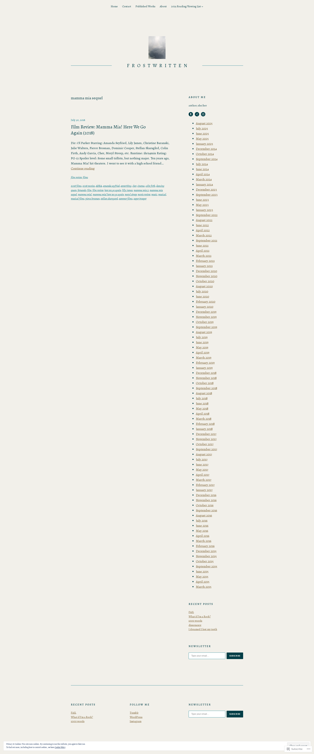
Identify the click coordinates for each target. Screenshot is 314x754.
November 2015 (206, 556)
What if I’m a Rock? (200, 616)
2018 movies (88, 186)
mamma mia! (85, 194)
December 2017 (206, 434)
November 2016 (206, 500)
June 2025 (202, 133)
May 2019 (202, 347)
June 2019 (202, 342)
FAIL (191, 612)
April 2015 (202, 581)
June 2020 (202, 296)
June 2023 (202, 200)
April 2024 (203, 174)
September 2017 (206, 449)
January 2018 (204, 429)
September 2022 (207, 215)
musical (162, 194)
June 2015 (202, 571)
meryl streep (131, 194)
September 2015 (206, 566)
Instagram (135, 721)
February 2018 (205, 424)
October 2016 (205, 505)
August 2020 (204, 286)
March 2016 (203, 541)
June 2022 (202, 225)
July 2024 (202, 164)
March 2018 (203, 418)
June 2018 (202, 403)
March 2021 (203, 256)
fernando (82, 190)
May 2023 (202, 205)
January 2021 (204, 266)
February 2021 (205, 261)
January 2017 (204, 490)
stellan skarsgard (109, 198)
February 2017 (205, 485)
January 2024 (204, 184)
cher (134, 186)
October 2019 (205, 322)
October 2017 (205, 444)
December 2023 (206, 189)
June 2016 (202, 525)
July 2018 (202, 398)
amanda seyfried (111, 186)
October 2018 (205, 383)
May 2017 (202, 469)
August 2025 (204, 123)
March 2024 (204, 179)
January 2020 (204, 306)
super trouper (140, 198)
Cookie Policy (60, 747)
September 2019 (206, 327)
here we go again (112, 190)
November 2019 (206, 317)
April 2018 (202, 413)
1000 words (195, 621)
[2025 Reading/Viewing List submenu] (202, 6)
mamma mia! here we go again (108, 194)
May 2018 (202, 408)
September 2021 (206, 240)
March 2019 (203, 357)
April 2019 (202, 352)
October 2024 (205, 154)
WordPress (136, 717)
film (89, 190)
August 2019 (204, 332)
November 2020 (206, 276)
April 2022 (203, 230)
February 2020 (205, 301)
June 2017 (202, 464)
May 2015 (202, 576)
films (85, 177)
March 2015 (203, 587)
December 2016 (206, 495)
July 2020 (202, 291)
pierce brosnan (92, 198)
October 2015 (205, 561)
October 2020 (205, 281)
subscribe (235, 656)
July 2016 (202, 520)
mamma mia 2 (141, 190)
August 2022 (204, 220)
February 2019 (205, 362)
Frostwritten (158, 65)
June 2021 (202, 245)
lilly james (127, 190)
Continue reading (83, 168)
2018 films (76, 186)
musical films (77, 198)
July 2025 (202, 128)
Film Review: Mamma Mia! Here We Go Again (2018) (108, 130)
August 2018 (204, 393)
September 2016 (206, 510)
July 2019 (202, 337)
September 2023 (207, 194)
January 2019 (204, 368)
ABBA (99, 186)
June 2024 (202, 169)
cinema (140, 186)
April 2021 (202, 250)
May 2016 (202, 530)
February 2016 (205, 546)
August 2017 (204, 454)
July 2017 (202, 459)
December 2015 (206, 551)
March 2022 (204, 235)
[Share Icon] (197, 114)
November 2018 (206, 378)
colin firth (150, 186)
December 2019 (206, 312)
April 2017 (202, 474)
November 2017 (206, 439)
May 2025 (202, 138)
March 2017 (203, 480)
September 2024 (207, 159)
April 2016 (202, 536)
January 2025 (204, 143)
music (154, 194)
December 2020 (206, 271)
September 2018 (206, 388)
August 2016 (204, 515)
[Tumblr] (191, 114)
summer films (125, 198)
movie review (144, 194)
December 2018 (206, 373)
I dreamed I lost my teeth (203, 629)
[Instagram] (203, 114)
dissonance (195, 625)
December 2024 (206, 149)
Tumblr (134, 713)
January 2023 (204, 210)
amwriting (126, 186)
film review (76, 177)
